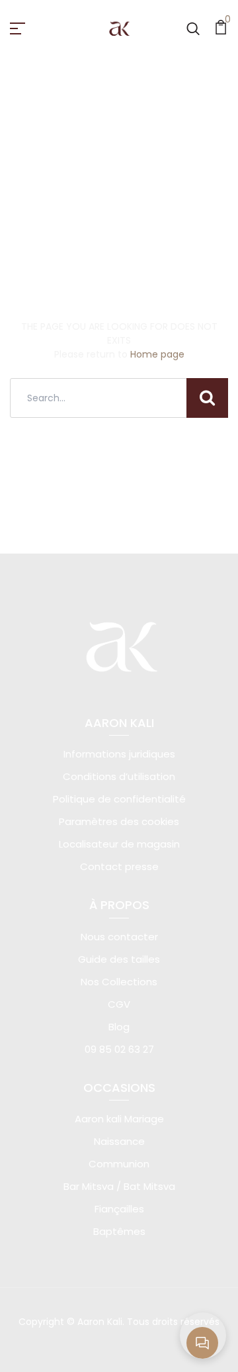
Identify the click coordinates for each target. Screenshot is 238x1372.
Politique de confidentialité (119, 799)
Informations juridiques (119, 754)
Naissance (119, 1141)
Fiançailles (119, 1209)
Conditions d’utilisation (119, 776)
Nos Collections (119, 982)
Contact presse (119, 866)
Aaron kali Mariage (119, 1119)
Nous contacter (119, 937)
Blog (119, 1027)
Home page (157, 354)
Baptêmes (119, 1231)
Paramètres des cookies (119, 821)
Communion (119, 1164)
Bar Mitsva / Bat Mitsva (119, 1186)
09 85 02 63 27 (119, 1049)
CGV (119, 1004)
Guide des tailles (119, 959)
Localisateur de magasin (119, 844)
